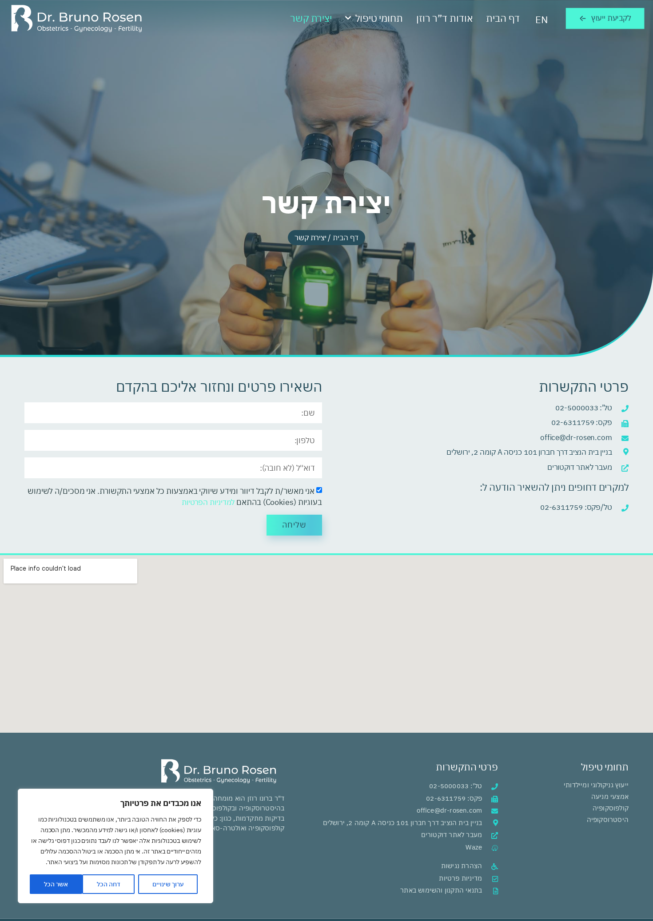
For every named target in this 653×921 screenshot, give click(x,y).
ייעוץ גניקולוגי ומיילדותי (595, 785)
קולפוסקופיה (611, 808)
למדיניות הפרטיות (208, 502)
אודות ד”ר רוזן (444, 18)
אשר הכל (56, 884)
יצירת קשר (311, 18)
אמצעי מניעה (610, 796)
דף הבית (502, 18)
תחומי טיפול (379, 18)
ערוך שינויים (167, 884)
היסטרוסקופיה (608, 819)
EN (541, 19)
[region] (115, 846)
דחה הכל (108, 884)
